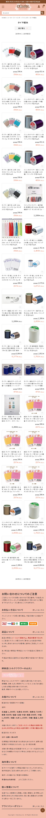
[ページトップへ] (42, 810)
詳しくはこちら (38, 610)
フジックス (25, 18)
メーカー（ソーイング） (14, 18)
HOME (4, 18)
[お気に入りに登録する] (20, 60)
